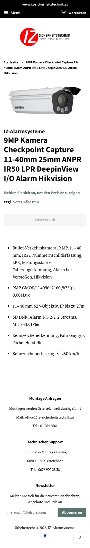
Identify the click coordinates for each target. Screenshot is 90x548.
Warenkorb (77, 13)
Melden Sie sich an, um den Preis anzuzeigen (42, 193)
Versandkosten (26, 202)
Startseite (11, 62)
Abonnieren (72, 512)
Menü (15, 12)
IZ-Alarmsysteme (61, 527)
